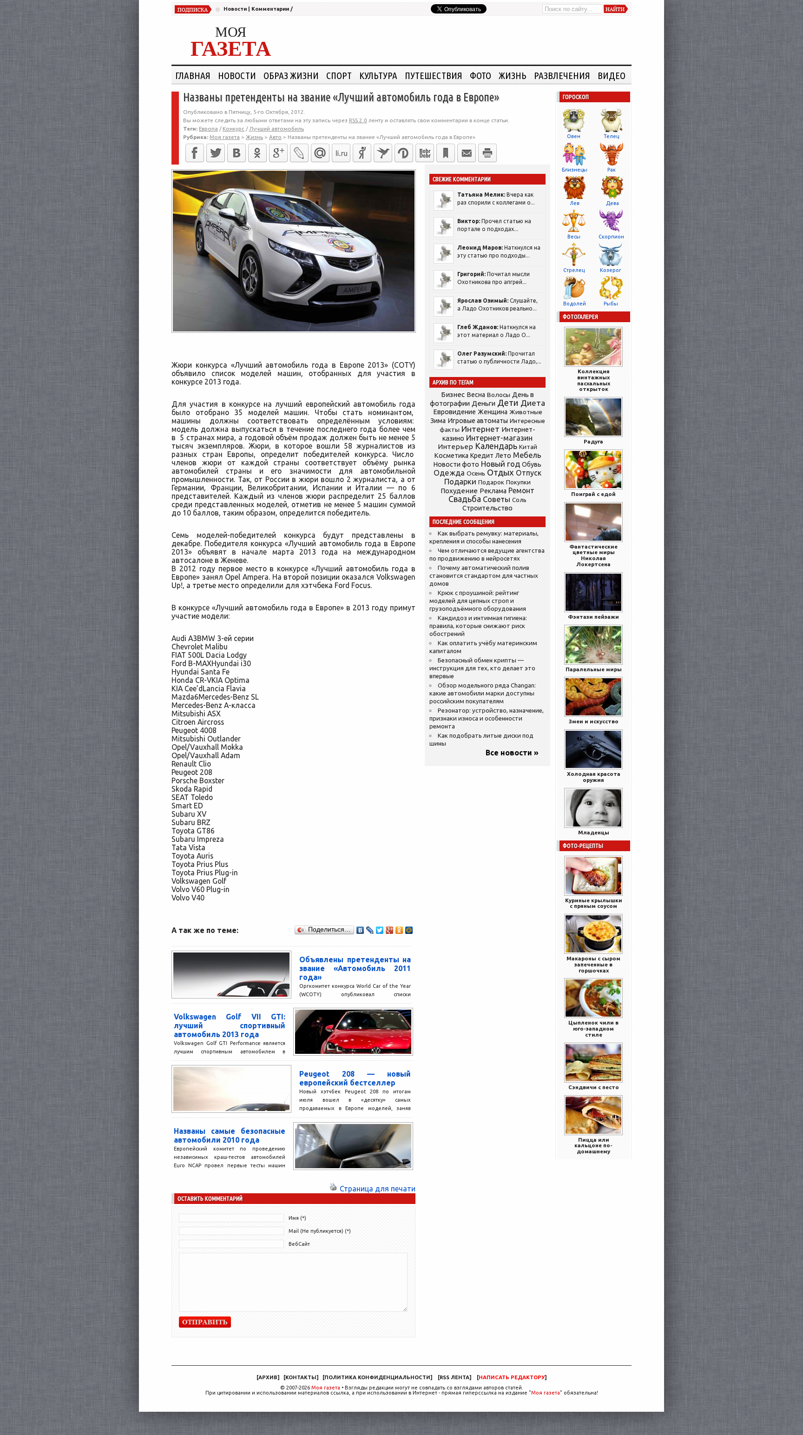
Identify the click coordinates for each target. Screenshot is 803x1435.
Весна (476, 394)
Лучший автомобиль (276, 129)
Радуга (593, 441)
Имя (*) (297, 1218)
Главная (193, 75)
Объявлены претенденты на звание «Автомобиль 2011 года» (355, 968)
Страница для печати (377, 1188)
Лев (574, 203)
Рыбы (611, 303)
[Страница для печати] (333, 1188)
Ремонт (521, 490)
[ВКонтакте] (236, 153)
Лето (503, 455)
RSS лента (454, 1377)
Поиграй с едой (593, 494)
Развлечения (562, 75)
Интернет (480, 428)
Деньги (483, 403)
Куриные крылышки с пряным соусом (593, 903)
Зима (438, 420)
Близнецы (574, 169)
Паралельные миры (594, 669)
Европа (208, 129)
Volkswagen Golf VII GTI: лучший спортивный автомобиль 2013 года (229, 1025)
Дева (612, 203)
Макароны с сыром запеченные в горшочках (593, 964)
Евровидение (454, 412)
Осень (476, 473)
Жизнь (513, 75)
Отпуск (528, 473)
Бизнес (453, 394)
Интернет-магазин (499, 438)
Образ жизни (291, 75)
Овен (573, 136)
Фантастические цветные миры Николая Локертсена (593, 555)
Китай (528, 446)
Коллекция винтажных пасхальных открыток (593, 380)
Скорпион (611, 236)
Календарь (496, 445)
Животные (525, 412)
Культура (378, 75)
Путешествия (433, 75)
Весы (573, 236)
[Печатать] (487, 153)
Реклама (493, 491)
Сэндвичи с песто (593, 1087)
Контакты (300, 1377)
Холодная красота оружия (593, 777)
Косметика (451, 455)
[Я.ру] (362, 153)
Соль (519, 499)
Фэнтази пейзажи (593, 617)
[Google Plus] (390, 930)
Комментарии (270, 9)
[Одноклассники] (257, 153)
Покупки (518, 482)
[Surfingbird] (383, 153)
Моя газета (325, 1387)
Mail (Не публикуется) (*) (320, 1231)
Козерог (610, 270)
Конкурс (233, 129)
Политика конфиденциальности (377, 1377)
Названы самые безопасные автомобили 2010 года (229, 1135)
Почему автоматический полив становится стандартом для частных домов (483, 575)
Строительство (487, 508)
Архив (267, 1377)
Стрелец (574, 270)
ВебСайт (299, 1244)
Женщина (492, 412)
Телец (611, 136)
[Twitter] (215, 153)
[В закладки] (445, 153)
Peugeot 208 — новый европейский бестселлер (355, 1078)
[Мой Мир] (409, 930)
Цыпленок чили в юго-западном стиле (593, 1028)
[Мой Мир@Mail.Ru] (320, 153)
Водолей (574, 303)
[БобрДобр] (424, 153)
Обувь (531, 464)
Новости (235, 9)
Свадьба (464, 499)
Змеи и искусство (594, 721)
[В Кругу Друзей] (404, 153)
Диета (532, 402)
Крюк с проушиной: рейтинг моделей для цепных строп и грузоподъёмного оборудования (477, 600)
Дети (508, 403)
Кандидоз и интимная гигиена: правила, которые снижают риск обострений (478, 626)
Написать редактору (512, 1377)
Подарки (460, 481)
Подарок (491, 482)
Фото (480, 75)
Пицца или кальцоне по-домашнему (593, 1146)
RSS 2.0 (358, 120)
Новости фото (456, 464)
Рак (611, 169)
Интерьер (455, 446)
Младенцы (593, 832)
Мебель (527, 455)
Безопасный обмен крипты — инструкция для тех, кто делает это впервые (482, 668)
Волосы (498, 394)
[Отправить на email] (466, 153)
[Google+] (278, 153)
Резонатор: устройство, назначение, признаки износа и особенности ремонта (486, 718)
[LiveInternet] (341, 153)
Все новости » (512, 752)
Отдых (500, 472)
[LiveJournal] (299, 153)
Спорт (339, 75)
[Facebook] (194, 153)
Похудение (459, 491)
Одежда (449, 472)
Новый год (500, 463)
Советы (496, 499)
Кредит (482, 455)
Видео (611, 75)
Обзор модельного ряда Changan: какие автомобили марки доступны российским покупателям (482, 693)
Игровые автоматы (478, 420)
